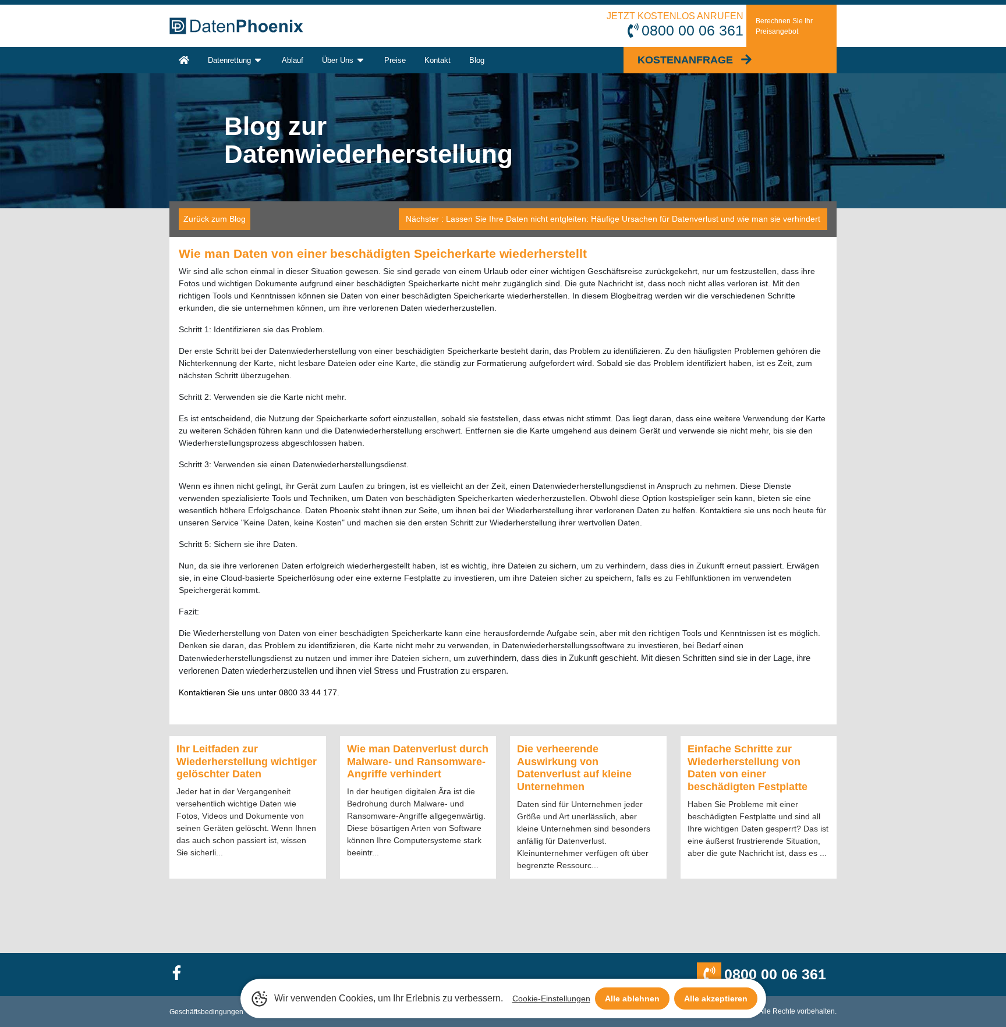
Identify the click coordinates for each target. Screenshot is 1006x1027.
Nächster (613, 218)
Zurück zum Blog (214, 218)
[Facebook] (181, 974)
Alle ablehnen (632, 998)
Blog (476, 60)
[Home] (184, 60)
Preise (395, 60)
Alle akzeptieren (716, 998)
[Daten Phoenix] (236, 25)
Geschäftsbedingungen (206, 1012)
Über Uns (337, 60)
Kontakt (437, 60)
